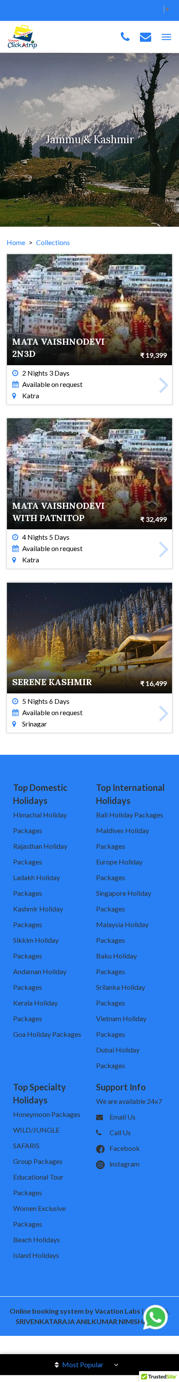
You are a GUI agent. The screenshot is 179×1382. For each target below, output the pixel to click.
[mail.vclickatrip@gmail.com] (145, 37)
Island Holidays (36, 1255)
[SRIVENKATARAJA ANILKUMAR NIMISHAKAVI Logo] (22, 36)
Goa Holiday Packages (47, 1034)
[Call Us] (125, 37)
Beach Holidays (36, 1239)
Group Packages (38, 1161)
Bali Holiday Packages (129, 814)
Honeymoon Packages (46, 1114)
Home (16, 242)
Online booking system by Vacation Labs (76, 1311)
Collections (53, 242)
